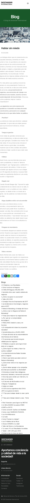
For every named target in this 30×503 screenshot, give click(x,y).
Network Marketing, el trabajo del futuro (15, 308)
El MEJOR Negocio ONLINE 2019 (13, 290)
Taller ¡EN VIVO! (7, 299)
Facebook (19, 478)
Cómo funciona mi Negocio (11, 287)
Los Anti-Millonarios (8, 414)
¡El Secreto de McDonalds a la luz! (13, 381)
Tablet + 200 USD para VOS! (11, 431)
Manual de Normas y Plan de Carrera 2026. (15, 496)
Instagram (19, 483)
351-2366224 (7, 445)
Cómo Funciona (6, 481)
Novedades (4, 486)
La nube (5, 417)
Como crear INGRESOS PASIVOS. (13, 412)
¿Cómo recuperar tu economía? (12, 297)
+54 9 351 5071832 (7, 470)
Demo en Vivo (5, 483)
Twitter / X (19, 481)
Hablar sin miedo (7, 386)
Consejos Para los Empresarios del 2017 (15, 301)
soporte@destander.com (9, 464)
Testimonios (20, 486)
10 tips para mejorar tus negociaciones (14, 315)
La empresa (5, 478)
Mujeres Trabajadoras (9, 384)
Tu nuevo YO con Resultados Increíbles (15, 428)
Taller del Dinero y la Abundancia (13, 426)
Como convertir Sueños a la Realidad (14, 410)
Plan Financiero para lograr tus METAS (15, 402)
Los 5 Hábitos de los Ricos (10, 421)
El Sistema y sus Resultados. (11, 285)
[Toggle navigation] (28, 3)
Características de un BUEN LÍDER (13, 332)
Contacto (4, 488)
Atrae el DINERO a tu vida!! (11, 424)
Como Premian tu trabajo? (10, 419)
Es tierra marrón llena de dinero (12, 433)
